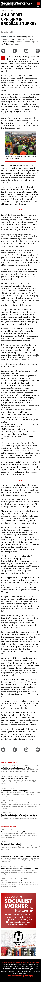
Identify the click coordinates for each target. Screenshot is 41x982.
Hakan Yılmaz (7, 11)
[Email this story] (26, 52)
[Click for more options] (38, 52)
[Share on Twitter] (3, 52)
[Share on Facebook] (15, 52)
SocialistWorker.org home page (21, 975)
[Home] (16, 3)
